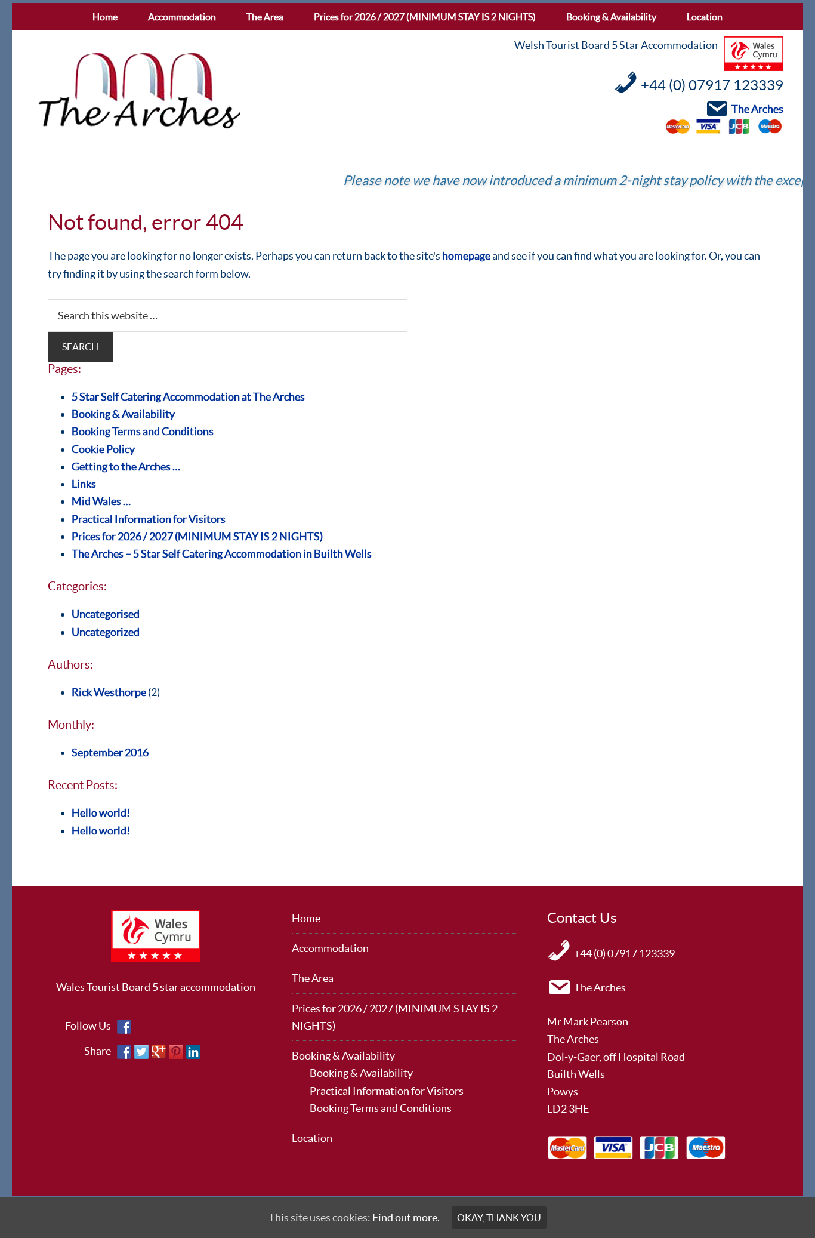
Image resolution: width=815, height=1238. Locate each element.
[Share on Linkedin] (193, 1052)
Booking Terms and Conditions (143, 431)
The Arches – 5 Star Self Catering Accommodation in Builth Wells (222, 553)
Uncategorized (106, 632)
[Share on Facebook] (124, 1052)
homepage (466, 256)
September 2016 (110, 752)
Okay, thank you (499, 1217)
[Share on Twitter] (141, 1052)
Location (312, 1138)
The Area (313, 978)
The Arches (139, 91)
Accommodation (330, 948)
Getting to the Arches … (126, 466)
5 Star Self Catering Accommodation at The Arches (188, 396)
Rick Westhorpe (109, 692)
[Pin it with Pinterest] (176, 1052)
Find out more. (406, 1217)
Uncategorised (106, 614)
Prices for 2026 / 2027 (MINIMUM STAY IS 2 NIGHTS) (197, 536)
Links (84, 484)
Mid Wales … (101, 501)
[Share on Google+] (159, 1052)
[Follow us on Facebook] (124, 1027)
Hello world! (101, 812)
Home (306, 918)
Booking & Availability (123, 414)
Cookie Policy (103, 449)
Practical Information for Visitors (149, 519)
